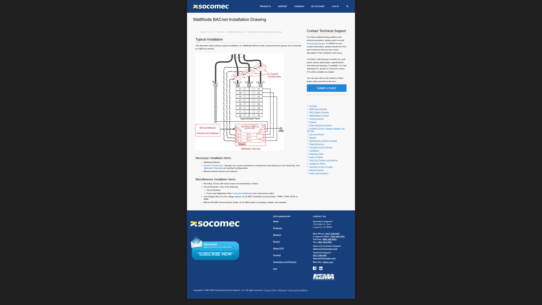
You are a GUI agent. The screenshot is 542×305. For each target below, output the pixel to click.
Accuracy (313, 106)
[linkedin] (321, 269)
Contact (277, 255)
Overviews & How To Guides (321, 167)
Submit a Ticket (326, 88)
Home (276, 221)
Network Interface (316, 170)
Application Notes (211, 168)
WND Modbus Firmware (319, 116)
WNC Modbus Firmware (319, 112)
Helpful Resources (316, 144)
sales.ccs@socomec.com (325, 249)
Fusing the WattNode (242, 193)
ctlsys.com (328, 262)
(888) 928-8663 (329, 239)
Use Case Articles (316, 134)
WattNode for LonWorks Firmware (323, 141)
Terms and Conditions (298, 290)
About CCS (278, 248)
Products (265, 6)
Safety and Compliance (318, 173)
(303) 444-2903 (325, 242)
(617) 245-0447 (333, 234)
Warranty (282, 290)
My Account (318, 6)
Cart (275, 269)
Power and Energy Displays (320, 125)
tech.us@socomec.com (324, 258)
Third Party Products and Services (323, 160)
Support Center (206, 32)
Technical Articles (316, 119)
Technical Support (317, 43)
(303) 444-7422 (338, 236)
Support (282, 6)
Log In (335, 6)
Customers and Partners (284, 262)
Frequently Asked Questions (321, 147)
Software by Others (317, 164)
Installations (314, 151)
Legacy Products (316, 157)
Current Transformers (213, 165)
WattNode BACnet (236, 32)
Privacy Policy (270, 290)
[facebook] (316, 269)
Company (299, 6)
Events (276, 241)
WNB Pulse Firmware (318, 109)
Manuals (312, 138)
